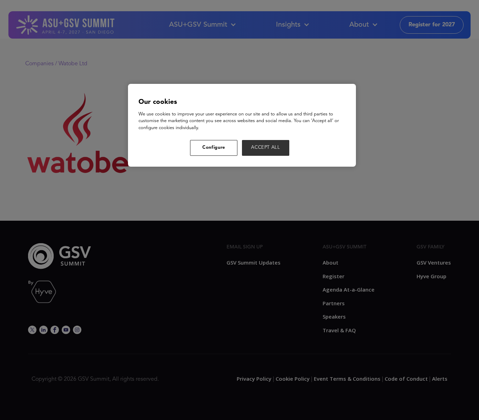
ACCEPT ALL (265, 147)
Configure (213, 147)
